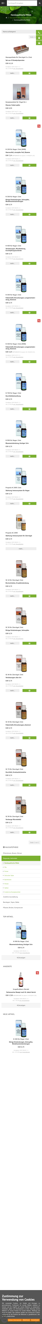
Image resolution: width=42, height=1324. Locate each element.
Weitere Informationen (14, 1320)
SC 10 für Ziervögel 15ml (14, 580)
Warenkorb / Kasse (39, 42)
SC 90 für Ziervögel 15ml (14, 816)
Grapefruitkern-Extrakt (21, 989)
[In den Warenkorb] (29, 73)
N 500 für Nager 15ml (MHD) (16, 344)
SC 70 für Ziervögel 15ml (14, 769)
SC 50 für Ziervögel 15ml (14, 722)
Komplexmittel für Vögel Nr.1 (16, 102)
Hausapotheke (11, 847)
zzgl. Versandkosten (18, 68)
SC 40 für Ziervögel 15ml (14, 675)
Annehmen (35, 1320)
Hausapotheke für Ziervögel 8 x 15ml (19, 57)
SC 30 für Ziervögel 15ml (14, 627)
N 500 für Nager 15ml (13, 295)
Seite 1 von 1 (34, 37)
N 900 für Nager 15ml (13, 440)
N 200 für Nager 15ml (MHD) (16, 149)
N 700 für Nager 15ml (13, 393)
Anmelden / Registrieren (39, 37)
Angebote (7, 966)
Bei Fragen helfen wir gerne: (39, 32)
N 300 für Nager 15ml (13, 197)
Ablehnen (26, 1320)
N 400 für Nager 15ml (13, 246)
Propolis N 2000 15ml (13, 488)
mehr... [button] (12, 73)
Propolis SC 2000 (12, 533)
